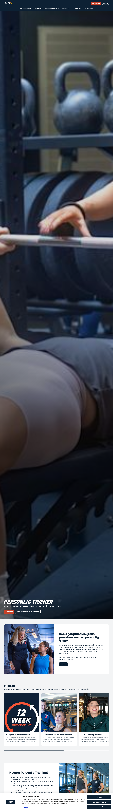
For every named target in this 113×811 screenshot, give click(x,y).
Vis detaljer (25, 807)
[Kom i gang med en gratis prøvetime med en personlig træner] (29, 649)
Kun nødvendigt (99, 807)
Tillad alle (99, 797)
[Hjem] (8, 3)
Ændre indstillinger (98, 802)
